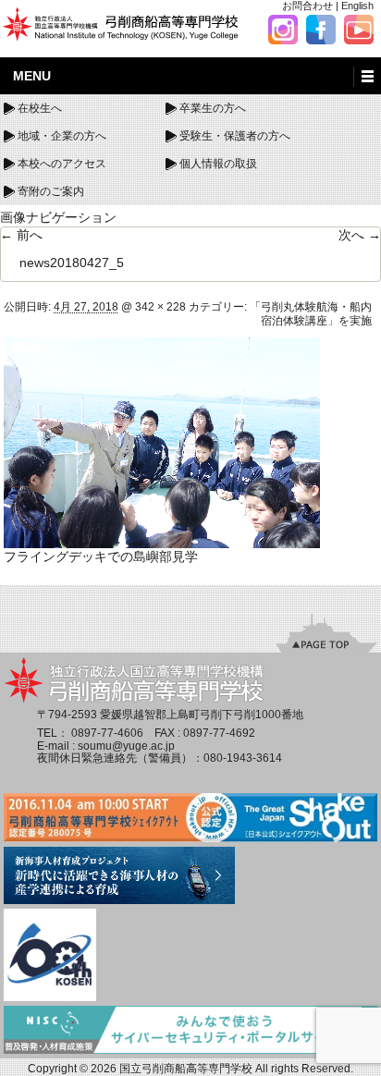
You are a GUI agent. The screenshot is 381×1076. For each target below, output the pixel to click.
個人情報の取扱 (218, 163)
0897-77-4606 (107, 733)
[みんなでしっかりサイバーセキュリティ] (190, 1030)
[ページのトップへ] (326, 633)
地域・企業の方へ (62, 135)
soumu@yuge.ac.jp (126, 746)
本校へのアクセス (62, 163)
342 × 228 (160, 306)
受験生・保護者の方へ (234, 135)
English (357, 5)
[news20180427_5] (162, 441)
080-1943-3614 (242, 758)
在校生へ (40, 108)
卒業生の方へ (212, 108)
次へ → (359, 234)
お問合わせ (307, 5)
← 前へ (21, 234)
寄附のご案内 (51, 191)
